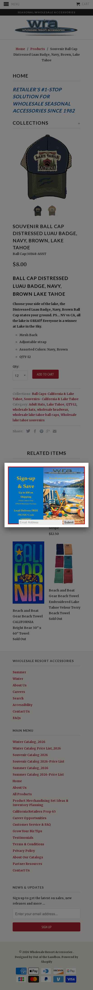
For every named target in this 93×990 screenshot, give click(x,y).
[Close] (88, 463)
